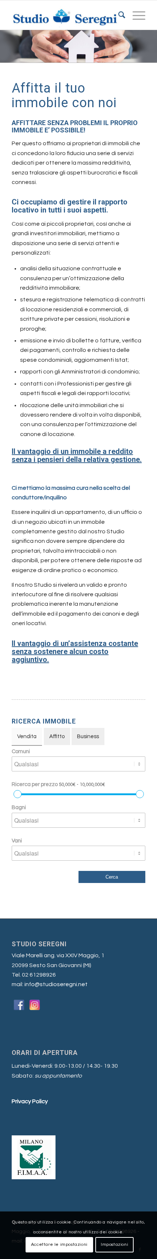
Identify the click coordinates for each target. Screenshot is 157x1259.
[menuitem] (118, 15)
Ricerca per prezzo (58, 784)
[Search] (118, 15)
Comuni (21, 751)
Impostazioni (114, 1244)
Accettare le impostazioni (59, 1244)
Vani (17, 840)
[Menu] (135, 15)
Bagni (19, 807)
